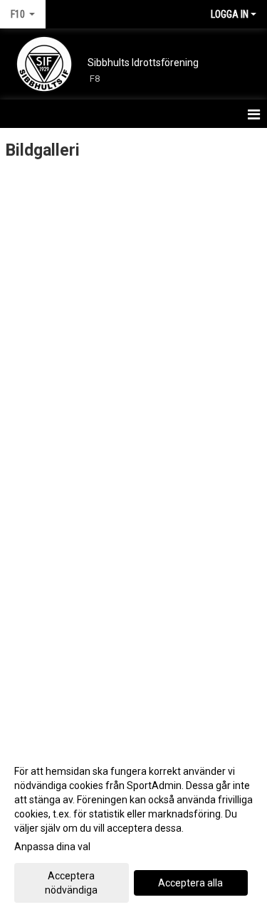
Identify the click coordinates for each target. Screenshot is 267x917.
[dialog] (133, 830)
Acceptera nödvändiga (71, 883)
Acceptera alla (190, 883)
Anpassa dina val (52, 846)
